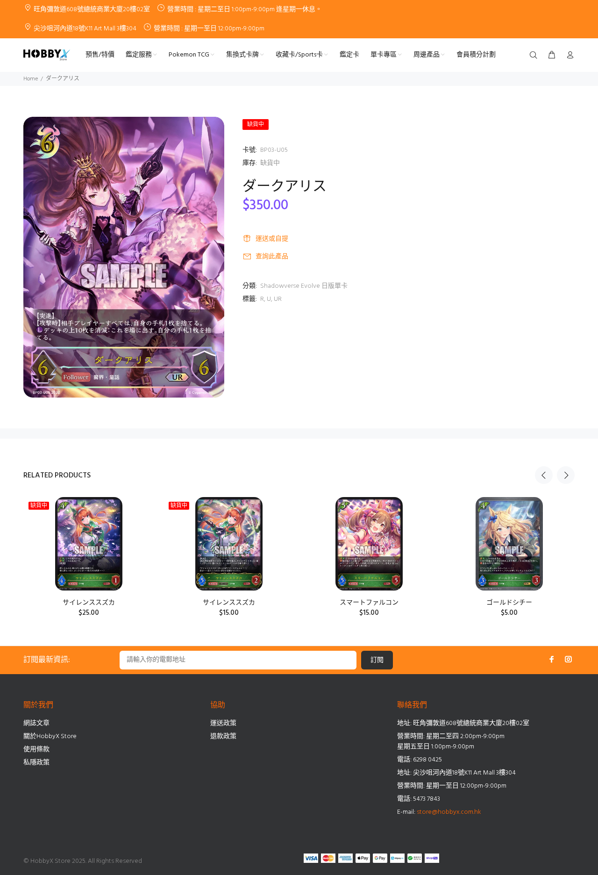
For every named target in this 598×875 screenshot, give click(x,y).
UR (278, 299)
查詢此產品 (272, 256)
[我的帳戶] (568, 56)
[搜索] (535, 56)
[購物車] (551, 56)
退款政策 (223, 736)
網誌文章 (36, 723)
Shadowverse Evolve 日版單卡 (304, 286)
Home (30, 79)
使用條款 (36, 749)
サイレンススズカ (89, 603)
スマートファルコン (369, 603)
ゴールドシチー (509, 603)
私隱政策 (36, 762)
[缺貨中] (88, 543)
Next (566, 475)
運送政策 (223, 723)
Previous (544, 475)
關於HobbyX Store (50, 736)
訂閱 (377, 660)
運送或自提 (272, 239)
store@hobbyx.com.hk (449, 812)
